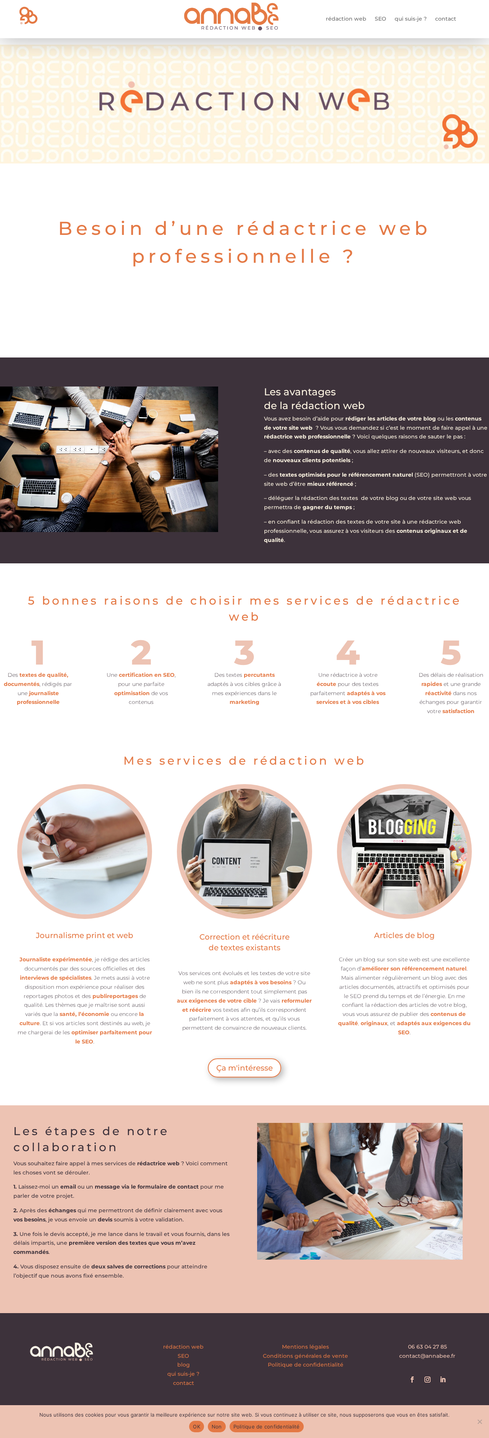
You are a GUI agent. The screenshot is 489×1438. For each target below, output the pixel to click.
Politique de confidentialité (305, 1364)
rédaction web (346, 19)
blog (183, 1364)
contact (445, 19)
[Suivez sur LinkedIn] (443, 1379)
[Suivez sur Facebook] (412, 1379)
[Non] (479, 1421)
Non (217, 1426)
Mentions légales (305, 1346)
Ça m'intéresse (244, 1067)
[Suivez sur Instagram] (427, 1379)
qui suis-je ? (411, 19)
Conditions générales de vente (305, 1355)
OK (196, 1426)
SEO (380, 19)
